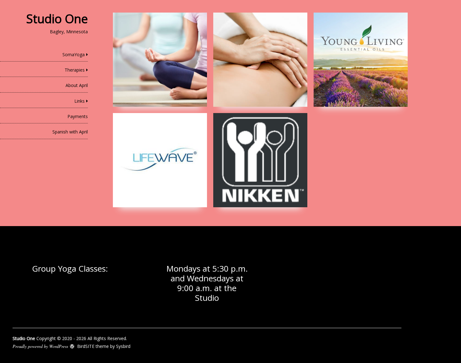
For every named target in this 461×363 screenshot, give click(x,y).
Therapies (75, 70)
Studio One (57, 18)
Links (79, 101)
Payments (77, 116)
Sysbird (123, 346)
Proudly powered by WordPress (40, 346)
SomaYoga (73, 54)
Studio (207, 297)
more (160, 60)
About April (77, 85)
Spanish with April (70, 132)
